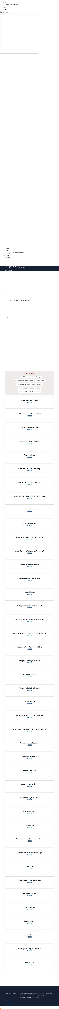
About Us (5, 9)
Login (9, 1000)
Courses (10, 1003)
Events (4, 2)
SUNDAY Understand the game (13, 4)
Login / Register (8, 270)
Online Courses (6, 6)
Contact (4, 7)
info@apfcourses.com (14, 266)
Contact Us (10, 1005)
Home (4, 0)
